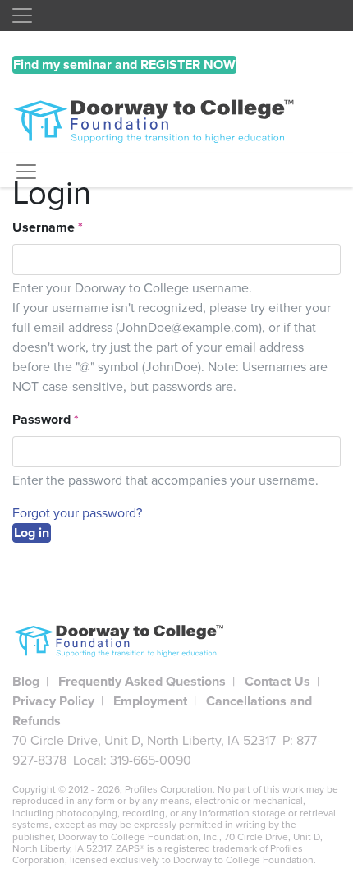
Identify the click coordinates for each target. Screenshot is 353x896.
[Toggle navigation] (22, 15)
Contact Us (277, 681)
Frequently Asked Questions (142, 681)
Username (47, 227)
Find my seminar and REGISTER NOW (124, 65)
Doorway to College (176, 122)
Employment (150, 701)
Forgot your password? (77, 513)
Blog (25, 681)
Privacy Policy (53, 701)
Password (45, 419)
